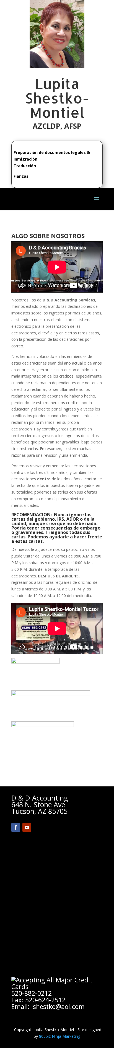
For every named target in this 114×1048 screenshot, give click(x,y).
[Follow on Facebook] (15, 827)
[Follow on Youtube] (26, 827)
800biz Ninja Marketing (59, 1036)
